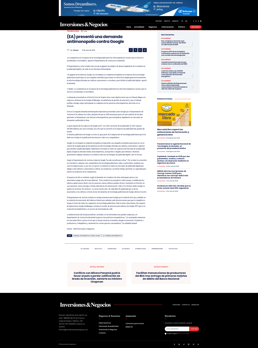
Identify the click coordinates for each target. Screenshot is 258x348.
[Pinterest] (140, 50)
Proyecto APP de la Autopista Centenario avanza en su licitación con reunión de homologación (175, 53)
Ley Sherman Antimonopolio (112, 235)
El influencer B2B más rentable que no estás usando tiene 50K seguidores (174, 187)
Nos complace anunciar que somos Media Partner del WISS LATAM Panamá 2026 (173, 43)
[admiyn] (68, 50)
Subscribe (194, 329)
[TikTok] (184, 344)
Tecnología (73, 31)
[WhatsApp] (145, 50)
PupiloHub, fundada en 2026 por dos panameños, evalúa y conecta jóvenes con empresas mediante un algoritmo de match (173, 159)
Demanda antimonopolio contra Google (87, 235)
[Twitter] (198, 21)
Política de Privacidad (183, 333)
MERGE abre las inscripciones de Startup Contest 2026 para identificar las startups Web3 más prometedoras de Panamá (172, 174)
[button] (186, 21)
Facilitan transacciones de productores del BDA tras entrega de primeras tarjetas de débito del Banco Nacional (161, 276)
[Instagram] (196, 21)
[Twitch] (189, 344)
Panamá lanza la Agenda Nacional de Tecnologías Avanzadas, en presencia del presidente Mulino (174, 146)
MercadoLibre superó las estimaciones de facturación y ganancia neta (173, 132)
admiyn (76, 50)
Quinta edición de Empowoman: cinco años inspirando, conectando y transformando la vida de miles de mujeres (174, 86)
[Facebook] (193, 21)
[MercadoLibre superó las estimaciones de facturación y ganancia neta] (174, 114)
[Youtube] (201, 21)
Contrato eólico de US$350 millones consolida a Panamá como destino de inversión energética (173, 73)
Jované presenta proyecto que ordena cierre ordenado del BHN (174, 63)
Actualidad (166, 38)
